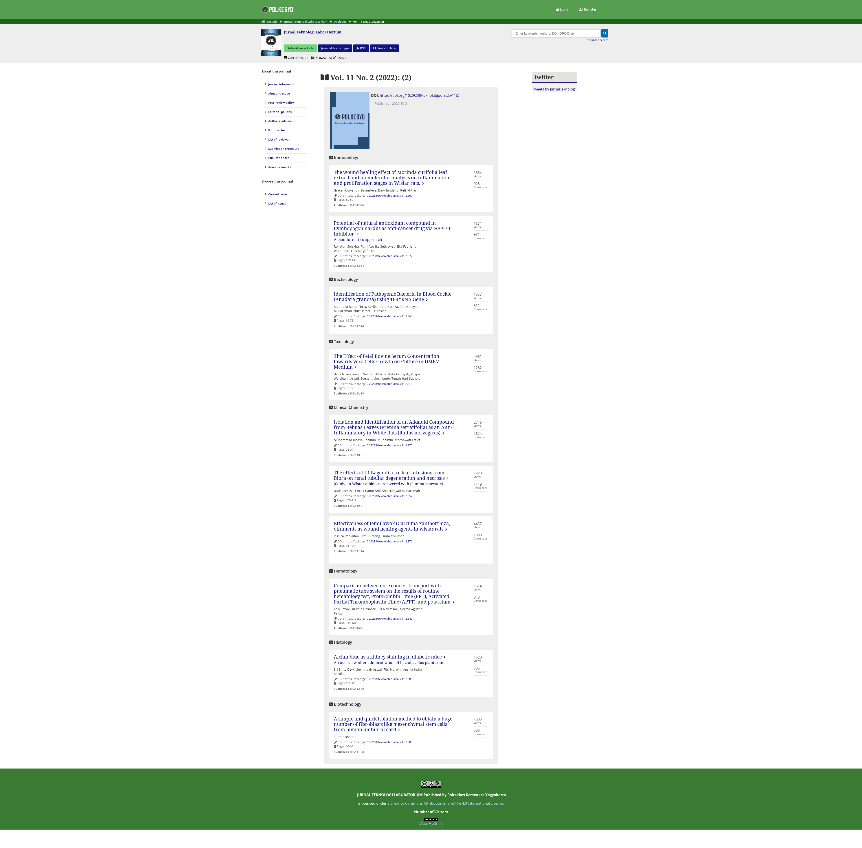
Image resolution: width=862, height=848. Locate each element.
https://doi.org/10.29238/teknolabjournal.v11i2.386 (378, 679)
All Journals (269, 22)
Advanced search (597, 40)
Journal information (282, 84)
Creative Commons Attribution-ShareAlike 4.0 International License (446, 803)
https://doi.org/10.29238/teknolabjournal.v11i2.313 (378, 384)
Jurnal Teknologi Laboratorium (305, 22)
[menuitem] (284, 84)
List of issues (277, 203)
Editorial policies (280, 112)
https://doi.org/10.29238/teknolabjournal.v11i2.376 (378, 541)
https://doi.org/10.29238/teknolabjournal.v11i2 (419, 95)
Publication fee (278, 158)
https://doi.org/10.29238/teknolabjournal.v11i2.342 (378, 619)
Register (589, 9)
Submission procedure (283, 149)
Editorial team (278, 130)
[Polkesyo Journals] (276, 12)
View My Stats (431, 823)
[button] (604, 33)
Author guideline (280, 121)
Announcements (279, 167)
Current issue (298, 57)
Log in (564, 9)
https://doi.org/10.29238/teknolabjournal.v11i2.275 (378, 445)
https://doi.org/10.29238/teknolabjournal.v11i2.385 (378, 742)
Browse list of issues (331, 57)
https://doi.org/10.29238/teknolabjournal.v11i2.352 (378, 496)
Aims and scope (279, 93)
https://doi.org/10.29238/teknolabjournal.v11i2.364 (378, 316)
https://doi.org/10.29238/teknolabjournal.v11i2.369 (378, 196)
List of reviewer (279, 139)
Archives (340, 22)
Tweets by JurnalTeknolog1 (554, 89)
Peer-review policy (281, 103)
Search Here (386, 48)
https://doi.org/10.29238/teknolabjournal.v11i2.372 (378, 256)
